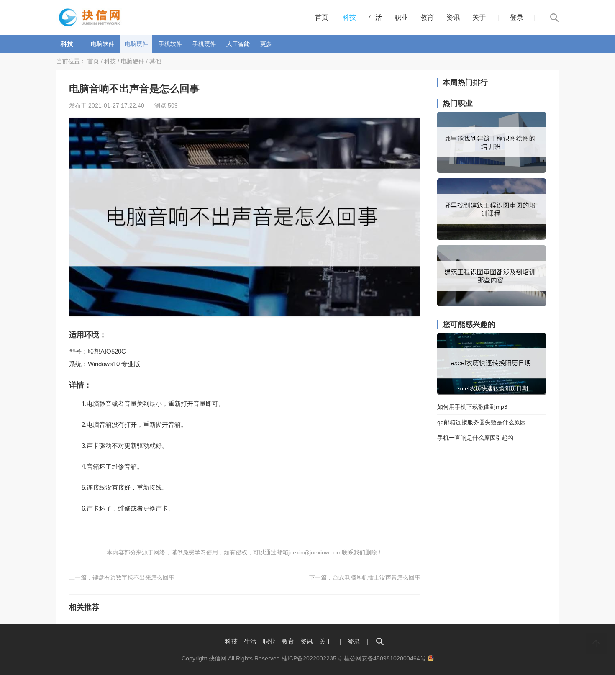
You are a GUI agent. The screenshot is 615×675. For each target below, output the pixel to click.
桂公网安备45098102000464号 (386, 658)
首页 (321, 17)
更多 (266, 44)
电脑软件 (102, 44)
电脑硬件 (136, 44)
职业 (401, 17)
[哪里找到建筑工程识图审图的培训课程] (491, 237)
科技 (349, 17)
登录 (516, 17)
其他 (155, 61)
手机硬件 (204, 44)
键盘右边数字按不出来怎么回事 (133, 577)
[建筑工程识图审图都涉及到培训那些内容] (491, 304)
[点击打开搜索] (380, 641)
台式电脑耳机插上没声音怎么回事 (376, 577)
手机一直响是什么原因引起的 (475, 437)
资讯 (453, 17)
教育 (427, 17)
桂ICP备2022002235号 (312, 658)
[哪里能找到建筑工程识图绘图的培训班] (491, 170)
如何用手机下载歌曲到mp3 (472, 406)
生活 (375, 17)
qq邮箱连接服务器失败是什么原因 (481, 422)
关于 (479, 17)
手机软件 (170, 44)
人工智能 (238, 44)
